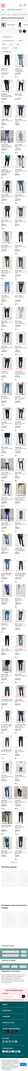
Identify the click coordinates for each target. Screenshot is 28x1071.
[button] (25, 5)
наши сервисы (6, 1010)
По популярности (7, 36)
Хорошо (23, 1064)
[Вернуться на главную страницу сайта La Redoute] (3, 5)
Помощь (4, 1004)
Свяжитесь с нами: (8, 1022)
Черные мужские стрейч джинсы (11, 952)
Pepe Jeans (14, 966)
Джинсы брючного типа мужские (10, 955)
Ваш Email (5, 993)
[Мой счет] (20, 5)
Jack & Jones (6, 966)
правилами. (9, 1069)
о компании (6, 1016)
